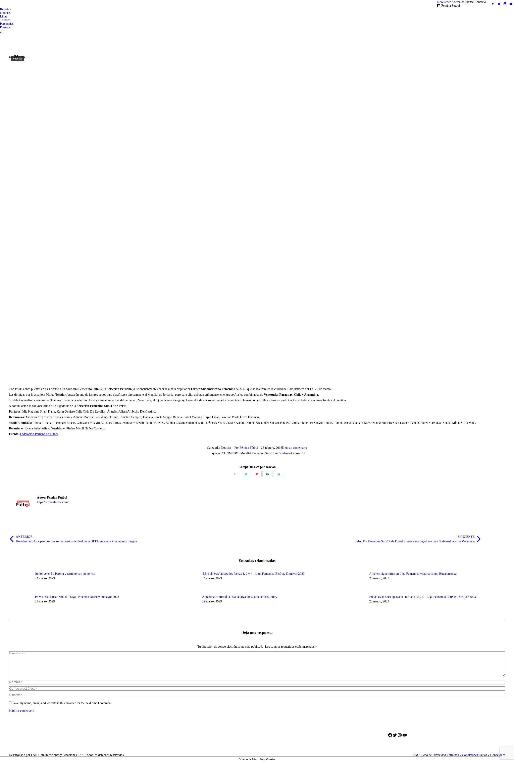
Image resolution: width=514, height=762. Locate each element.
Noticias (17, 58)
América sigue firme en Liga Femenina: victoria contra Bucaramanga (413, 573)
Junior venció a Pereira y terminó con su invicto (65, 573)
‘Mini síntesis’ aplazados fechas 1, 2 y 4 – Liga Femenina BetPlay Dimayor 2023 (253, 573)
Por (246, 447)
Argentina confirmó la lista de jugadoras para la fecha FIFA (239, 596)
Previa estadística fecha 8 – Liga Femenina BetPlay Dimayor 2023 (77, 596)
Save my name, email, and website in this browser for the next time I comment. (62, 703)
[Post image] (20, 581)
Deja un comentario (294, 447)
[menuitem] (444, 2)
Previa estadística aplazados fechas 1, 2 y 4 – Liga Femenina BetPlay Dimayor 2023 (422, 596)
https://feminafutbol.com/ (52, 502)
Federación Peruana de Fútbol (39, 434)
